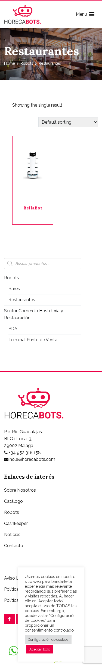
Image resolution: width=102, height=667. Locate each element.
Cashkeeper (16, 523)
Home (9, 63)
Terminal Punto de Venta (32, 339)
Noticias (12, 534)
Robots (26, 63)
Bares (14, 288)
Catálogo (13, 501)
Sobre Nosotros (20, 490)
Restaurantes (21, 299)
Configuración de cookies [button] (48, 640)
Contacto (13, 545)
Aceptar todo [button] (39, 649)
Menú (82, 14)
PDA (12, 328)
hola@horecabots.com (31, 459)
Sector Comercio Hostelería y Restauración (33, 314)
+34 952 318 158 (24, 452)
